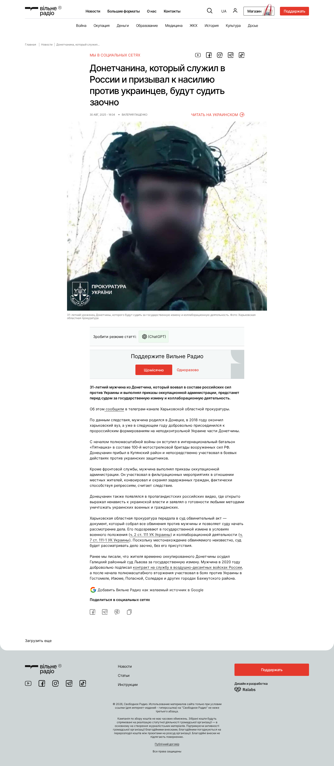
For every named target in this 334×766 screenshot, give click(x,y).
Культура (233, 25)
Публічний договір (167, 744)
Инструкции (128, 684)
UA (224, 11)
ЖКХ (193, 25)
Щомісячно (154, 370)
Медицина (173, 25)
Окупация (102, 25)
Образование (147, 25)
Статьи (124, 675)
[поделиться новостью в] (198, 55)
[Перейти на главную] (43, 11)
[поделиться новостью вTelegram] (105, 612)
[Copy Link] (129, 612)
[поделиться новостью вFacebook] (92, 612)
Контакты (172, 11)
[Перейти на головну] (43, 666)
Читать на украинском (214, 114)
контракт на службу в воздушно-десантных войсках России (187, 567)
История (212, 25)
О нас (152, 11)
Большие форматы (123, 11)
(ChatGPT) (157, 336)
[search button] (209, 11)
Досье (253, 25)
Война (81, 25)
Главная (30, 44)
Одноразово (188, 370)
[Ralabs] (250, 688)
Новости (93, 11)
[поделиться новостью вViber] (117, 612)
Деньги (123, 25)
